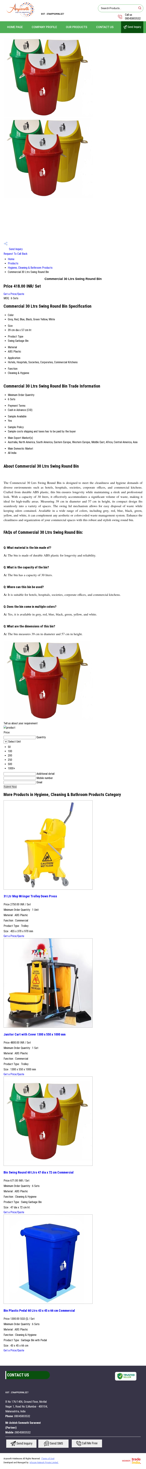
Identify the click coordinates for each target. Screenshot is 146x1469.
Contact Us (105, 27)
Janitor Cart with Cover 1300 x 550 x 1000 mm (35, 1034)
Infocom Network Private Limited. (44, 1462)
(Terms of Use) (47, 1458)
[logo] (20, 17)
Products (13, 263)
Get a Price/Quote (14, 294)
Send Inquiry (134, 27)
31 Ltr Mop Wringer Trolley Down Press (30, 896)
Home (11, 259)
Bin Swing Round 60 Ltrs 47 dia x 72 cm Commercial (39, 1172)
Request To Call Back (15, 253)
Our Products (76, 27)
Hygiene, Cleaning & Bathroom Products (30, 267)
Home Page (15, 27)
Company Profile (44, 27)
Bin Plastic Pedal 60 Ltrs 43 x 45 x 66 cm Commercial (39, 1311)
